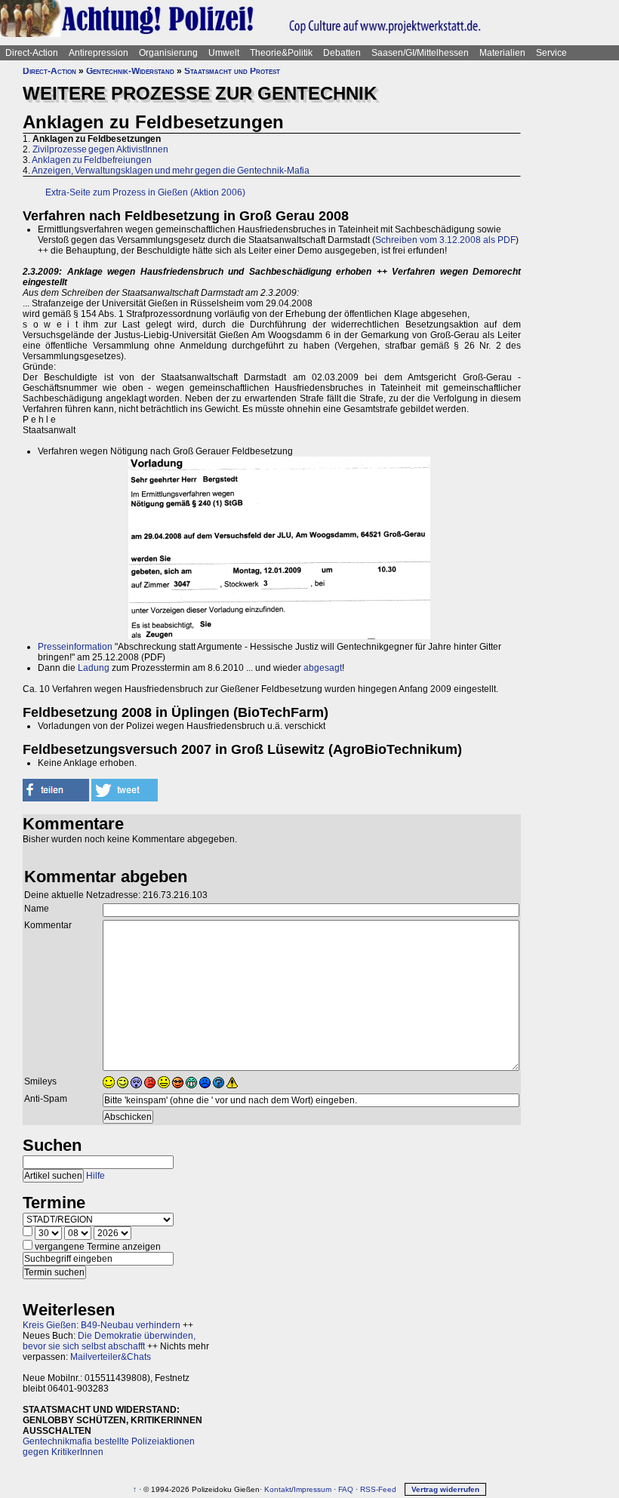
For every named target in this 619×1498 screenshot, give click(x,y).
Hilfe (95, 1175)
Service (551, 53)
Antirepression (98, 53)
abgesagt (322, 668)
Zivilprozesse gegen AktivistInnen (100, 149)
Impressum (312, 1489)
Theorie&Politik (281, 53)
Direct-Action (31, 53)
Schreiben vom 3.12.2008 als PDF (445, 240)
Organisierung (168, 53)
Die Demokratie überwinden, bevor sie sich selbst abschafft (109, 1341)
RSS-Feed (378, 1489)
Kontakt (277, 1489)
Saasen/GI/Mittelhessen (420, 53)
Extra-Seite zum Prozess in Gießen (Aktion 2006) (145, 192)
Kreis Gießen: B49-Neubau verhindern (101, 1325)
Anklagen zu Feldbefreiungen (92, 160)
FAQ (345, 1489)
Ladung (93, 668)
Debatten (342, 53)
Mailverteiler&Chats (110, 1357)
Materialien (502, 53)
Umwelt (223, 53)
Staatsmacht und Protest (232, 71)
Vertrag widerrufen (445, 1489)
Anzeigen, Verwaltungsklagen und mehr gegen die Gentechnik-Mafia (171, 170)
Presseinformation (75, 646)
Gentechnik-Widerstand (130, 71)
